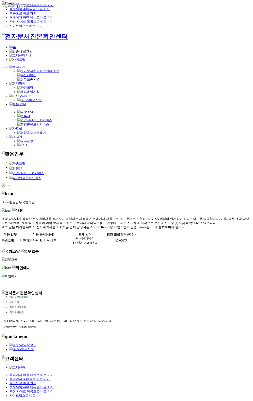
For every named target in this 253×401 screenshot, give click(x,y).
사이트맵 (14, 302)
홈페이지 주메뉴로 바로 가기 (29, 9)
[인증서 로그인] (20, 51)
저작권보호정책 (17, 307)
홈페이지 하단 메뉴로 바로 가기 (31, 17)
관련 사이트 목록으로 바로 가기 (31, 21)
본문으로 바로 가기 (22, 13)
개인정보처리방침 (18, 297)
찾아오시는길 (16, 312)
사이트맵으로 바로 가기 (26, 25)
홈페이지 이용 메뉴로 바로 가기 (31, 5)
